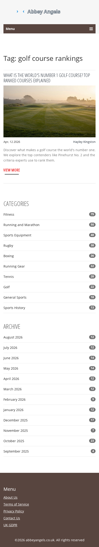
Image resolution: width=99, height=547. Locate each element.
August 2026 (48, 337)
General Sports (48, 297)
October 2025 (48, 441)
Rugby (48, 245)
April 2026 (48, 378)
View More (11, 170)
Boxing (48, 256)
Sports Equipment (48, 235)
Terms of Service (16, 504)
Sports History (48, 308)
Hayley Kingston (84, 142)
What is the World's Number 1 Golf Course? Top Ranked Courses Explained (46, 78)
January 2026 (48, 410)
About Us (10, 497)
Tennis (48, 276)
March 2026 (48, 389)
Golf (48, 287)
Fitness (48, 214)
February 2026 (48, 399)
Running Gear (48, 266)
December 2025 (48, 420)
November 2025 (48, 430)
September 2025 (48, 451)
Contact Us (11, 518)
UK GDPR (10, 525)
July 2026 (48, 347)
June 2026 (48, 358)
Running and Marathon (48, 225)
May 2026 (48, 368)
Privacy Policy (13, 511)
